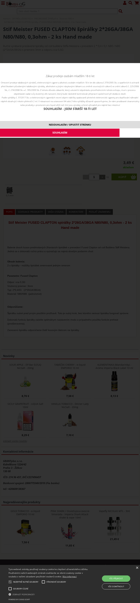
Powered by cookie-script (19, 599)
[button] (48, 594)
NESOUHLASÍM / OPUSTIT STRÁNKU (70, 124)
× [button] (137, 568)
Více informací (69, 576)
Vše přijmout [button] (116, 578)
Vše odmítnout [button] (116, 586)
